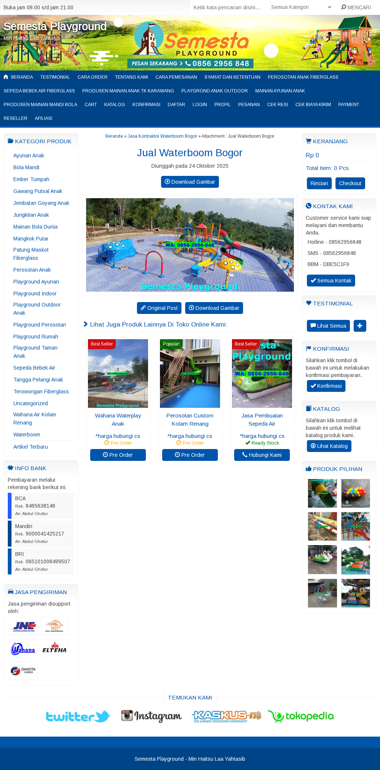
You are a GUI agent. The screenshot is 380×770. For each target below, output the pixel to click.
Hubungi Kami (265, 455)
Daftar (176, 104)
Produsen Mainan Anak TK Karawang (128, 91)
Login (200, 104)
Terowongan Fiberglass (41, 391)
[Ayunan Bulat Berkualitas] (322, 604)
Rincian (319, 183)
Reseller (15, 118)
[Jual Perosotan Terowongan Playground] (322, 504)
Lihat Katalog (332, 446)
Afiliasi (43, 118)
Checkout (350, 183)
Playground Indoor (35, 293)
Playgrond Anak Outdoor (214, 91)
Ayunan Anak (28, 155)
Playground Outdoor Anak (37, 309)
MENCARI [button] (358, 7)
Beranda (21, 77)
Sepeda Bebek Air (34, 368)
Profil (222, 104)
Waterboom (26, 435)
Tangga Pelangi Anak (38, 380)
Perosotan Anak (32, 270)
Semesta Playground (55, 26)
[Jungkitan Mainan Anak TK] (322, 537)
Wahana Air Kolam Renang (34, 419)
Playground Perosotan (39, 325)
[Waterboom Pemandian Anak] (355, 571)
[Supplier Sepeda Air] (322, 571)
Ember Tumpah (31, 179)
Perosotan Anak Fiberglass (303, 77)
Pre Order (120, 455)
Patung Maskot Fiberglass (31, 254)
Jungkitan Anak (31, 215)
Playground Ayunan (36, 282)
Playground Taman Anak (35, 352)
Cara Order (93, 77)
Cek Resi (277, 104)
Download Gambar (192, 182)
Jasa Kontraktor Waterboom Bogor (162, 136)
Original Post (162, 308)
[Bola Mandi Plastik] (355, 504)
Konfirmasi (146, 104)
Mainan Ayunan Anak (280, 91)
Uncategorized (30, 403)
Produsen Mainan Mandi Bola (40, 104)
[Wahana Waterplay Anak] (118, 404)
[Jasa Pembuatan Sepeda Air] (262, 404)
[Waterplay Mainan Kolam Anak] (355, 604)
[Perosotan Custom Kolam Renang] (190, 404)
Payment (348, 104)
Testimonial (55, 77)
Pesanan (249, 104)
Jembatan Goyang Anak (41, 203)
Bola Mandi (26, 167)
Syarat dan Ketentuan (232, 77)
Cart (91, 104)
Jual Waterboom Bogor (190, 152)
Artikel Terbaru (30, 447)
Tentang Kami (131, 77)
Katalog (114, 104)
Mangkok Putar (31, 239)
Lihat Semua (331, 326)
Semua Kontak (333, 281)
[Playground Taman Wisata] (355, 537)
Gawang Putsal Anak (37, 191)
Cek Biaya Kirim (313, 104)
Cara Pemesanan (176, 77)
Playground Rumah (35, 337)
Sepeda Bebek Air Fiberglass (39, 91)
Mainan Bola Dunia (35, 227)
